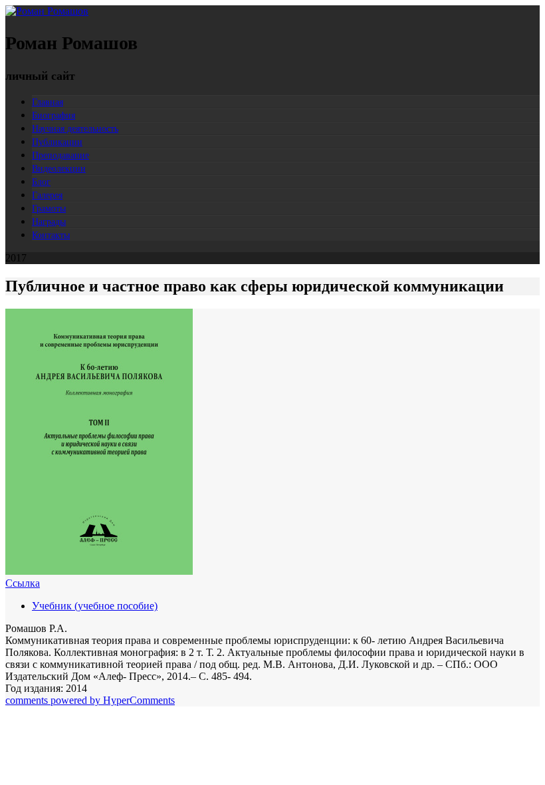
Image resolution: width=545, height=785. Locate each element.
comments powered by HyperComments (90, 700)
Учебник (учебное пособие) (95, 605)
